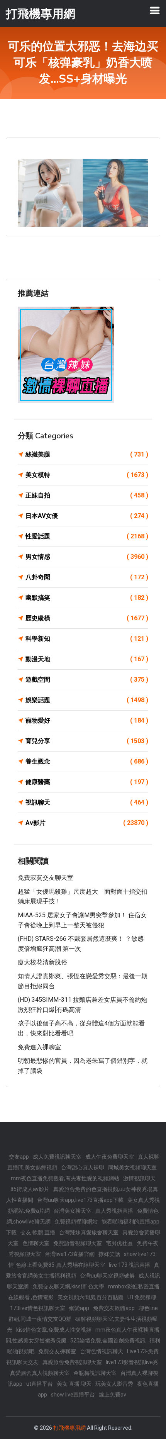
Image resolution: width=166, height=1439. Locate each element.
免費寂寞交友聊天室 (45, 877)
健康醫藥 (86, 782)
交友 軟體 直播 (37, 1232)
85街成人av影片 (29, 1189)
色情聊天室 (35, 1243)
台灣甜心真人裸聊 (82, 1167)
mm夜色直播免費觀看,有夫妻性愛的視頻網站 (65, 1178)
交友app (19, 1157)
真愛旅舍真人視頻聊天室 (39, 1373)
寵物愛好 (86, 720)
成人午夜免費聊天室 (109, 1157)
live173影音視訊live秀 (132, 1362)
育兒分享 (86, 741)
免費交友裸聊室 (57, 1351)
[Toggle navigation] (154, 10)
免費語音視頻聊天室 (77, 1243)
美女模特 (86, 475)
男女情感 (86, 556)
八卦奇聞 (86, 577)
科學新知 (86, 638)
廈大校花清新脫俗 (42, 962)
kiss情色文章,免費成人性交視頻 (53, 1330)
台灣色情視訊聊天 (101, 1351)
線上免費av (112, 1394)
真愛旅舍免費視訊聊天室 (72, 1362)
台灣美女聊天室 (72, 1211)
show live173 (140, 1254)
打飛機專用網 (69, 1428)
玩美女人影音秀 (114, 1384)
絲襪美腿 (86, 454)
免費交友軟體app (114, 1308)
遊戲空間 (86, 679)
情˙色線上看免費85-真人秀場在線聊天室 (56, 1265)
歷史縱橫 (86, 618)
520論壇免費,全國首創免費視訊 (108, 1340)
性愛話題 (86, 536)
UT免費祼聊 (141, 1297)
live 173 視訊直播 (129, 1265)
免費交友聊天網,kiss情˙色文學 (68, 1286)
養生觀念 (86, 761)
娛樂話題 (86, 700)
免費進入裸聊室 (39, 1047)
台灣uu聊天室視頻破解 (107, 1276)
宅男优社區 (119, 1243)
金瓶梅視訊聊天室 (95, 1373)
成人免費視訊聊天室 (57, 1157)
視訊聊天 (86, 802)
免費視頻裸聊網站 (76, 1221)
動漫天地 (86, 659)
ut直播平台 (39, 1384)
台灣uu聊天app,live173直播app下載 (80, 1200)
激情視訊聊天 (139, 1178)
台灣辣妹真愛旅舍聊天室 (89, 1232)
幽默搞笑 (86, 597)
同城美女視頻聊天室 (132, 1167)
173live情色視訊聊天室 (37, 1308)
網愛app (79, 1308)
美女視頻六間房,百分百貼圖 (91, 1297)
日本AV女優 (86, 515)
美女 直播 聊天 (74, 1384)
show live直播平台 (73, 1394)
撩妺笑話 (109, 1254)
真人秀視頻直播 (114, 1211)
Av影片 (86, 822)
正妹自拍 (86, 495)
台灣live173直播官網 (70, 1254)
